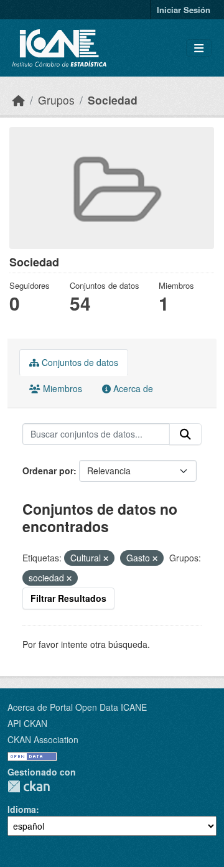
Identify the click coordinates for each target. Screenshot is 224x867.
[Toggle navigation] (199, 48)
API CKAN (27, 723)
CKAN (28, 786)
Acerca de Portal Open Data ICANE (77, 707)
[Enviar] (185, 434)
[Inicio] (18, 100)
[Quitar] (105, 558)
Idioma (21, 809)
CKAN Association (42, 739)
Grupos (56, 100)
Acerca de (132, 388)
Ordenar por (47, 470)
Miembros (61, 388)
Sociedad (113, 100)
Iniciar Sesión (183, 10)
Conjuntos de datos (78, 362)
